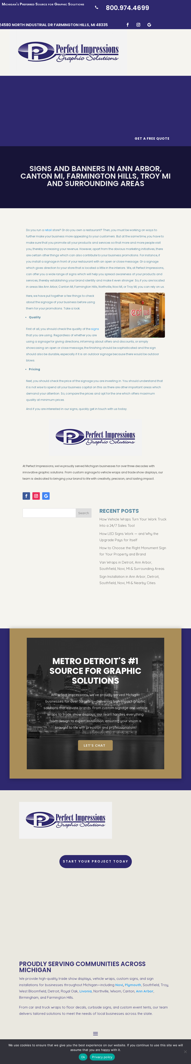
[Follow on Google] (149, 24)
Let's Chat (95, 745)
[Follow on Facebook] (127, 24)
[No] (185, 1051)
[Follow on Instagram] (138, 24)
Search (83, 513)
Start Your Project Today (95, 861)
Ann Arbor (144, 991)
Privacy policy (102, 1057)
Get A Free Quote (152, 138)
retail (48, 230)
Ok (83, 1057)
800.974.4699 (127, 7)
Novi (119, 985)
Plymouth (133, 985)
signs (95, 329)
